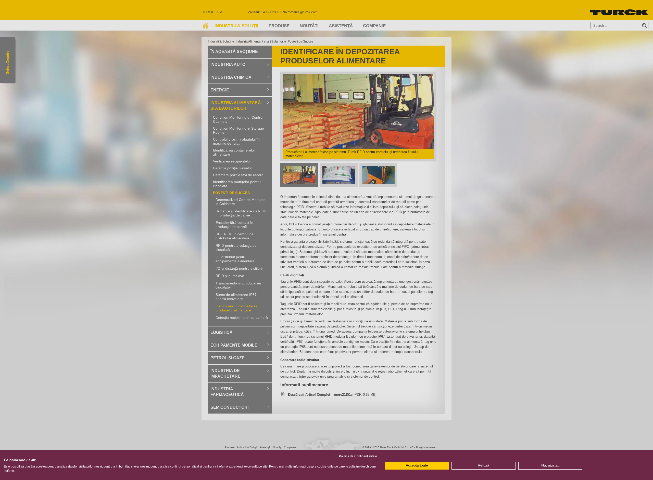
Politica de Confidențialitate (358, 456)
